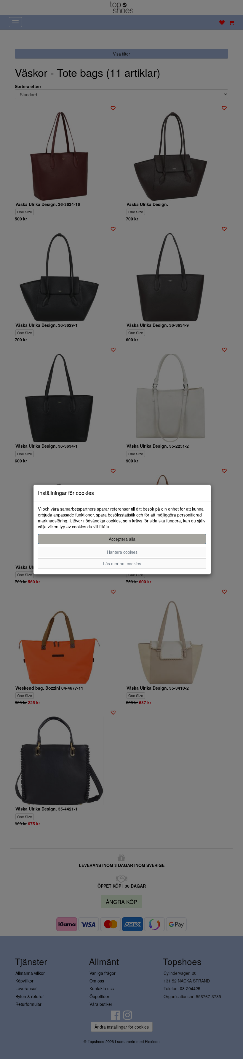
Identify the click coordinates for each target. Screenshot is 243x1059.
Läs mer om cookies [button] (122, 563)
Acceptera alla (122, 539)
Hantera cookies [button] (122, 552)
